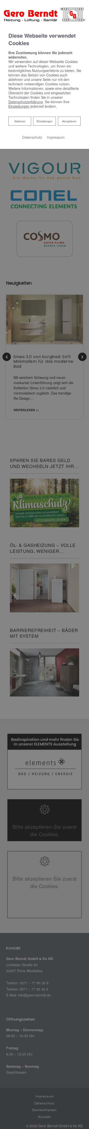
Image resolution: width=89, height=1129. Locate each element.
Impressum (56, 137)
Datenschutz (32, 137)
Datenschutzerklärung (25, 101)
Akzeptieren (69, 121)
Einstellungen (44, 121)
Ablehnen (19, 121)
